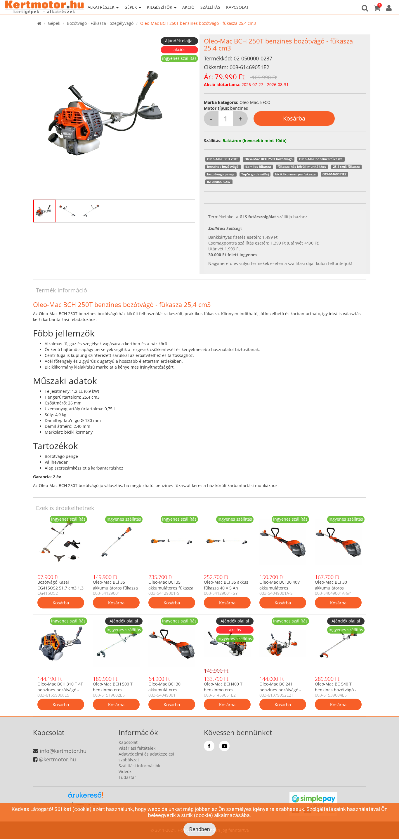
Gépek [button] (131, 7)
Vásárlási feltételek (137, 748)
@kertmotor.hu (57, 759)
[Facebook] (209, 746)
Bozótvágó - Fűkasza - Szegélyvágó (100, 23)
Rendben (199, 829)
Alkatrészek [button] (102, 7)
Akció (188, 7)
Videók (125, 771)
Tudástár (127, 777)
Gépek (54, 23)
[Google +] (224, 746)
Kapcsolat (237, 7)
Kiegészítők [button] (160, 7)
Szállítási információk (139, 765)
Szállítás (210, 7)
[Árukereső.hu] (85, 797)
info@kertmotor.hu (63, 750)
